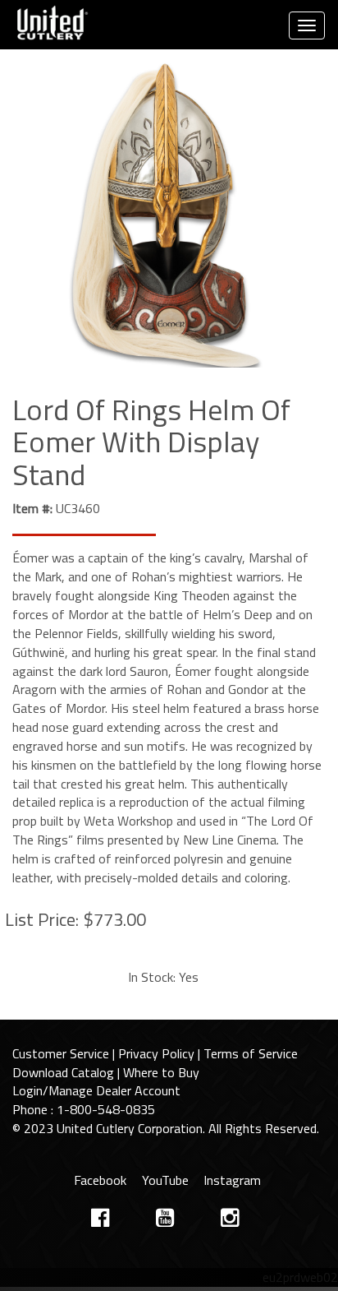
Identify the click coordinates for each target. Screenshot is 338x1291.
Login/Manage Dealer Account (96, 1090)
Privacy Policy (156, 1053)
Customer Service (60, 1053)
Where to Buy (161, 1072)
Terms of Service (250, 1053)
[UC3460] (169, 217)
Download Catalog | (67, 1072)
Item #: (32, 508)
